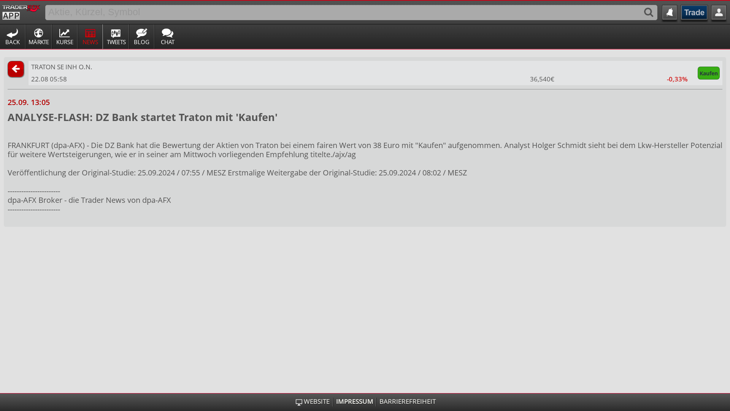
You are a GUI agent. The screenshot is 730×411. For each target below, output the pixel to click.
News (90, 42)
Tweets (116, 42)
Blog (141, 42)
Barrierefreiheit (407, 401)
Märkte (39, 42)
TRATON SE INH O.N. (61, 66)
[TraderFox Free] (21, 11)
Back (12, 42)
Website (317, 401)
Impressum (354, 401)
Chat (168, 42)
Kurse (64, 42)
